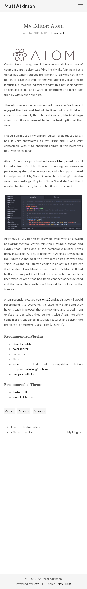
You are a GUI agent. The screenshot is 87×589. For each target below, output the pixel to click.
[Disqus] (43, 503)
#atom (9, 411)
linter (16, 364)
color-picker (20, 349)
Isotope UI (20, 392)
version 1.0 (43, 299)
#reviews (39, 411)
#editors (23, 411)
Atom (60, 161)
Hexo (35, 584)
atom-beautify (22, 344)
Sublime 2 (73, 105)
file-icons (19, 359)
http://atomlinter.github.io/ (30, 369)
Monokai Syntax (23, 397)
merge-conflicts (23, 374)
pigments (19, 354)
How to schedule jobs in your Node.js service (23, 429)
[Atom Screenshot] (43, 212)
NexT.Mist (64, 584)
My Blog (72, 432)
